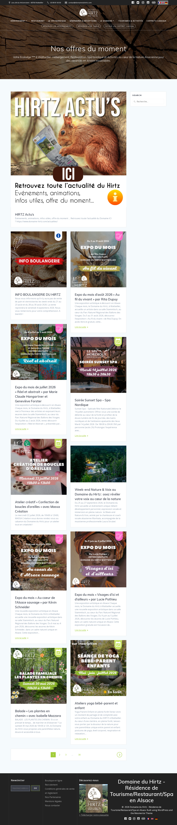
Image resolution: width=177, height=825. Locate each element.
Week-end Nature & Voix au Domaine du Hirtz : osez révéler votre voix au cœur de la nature (98, 494)
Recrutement (51, 784)
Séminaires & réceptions (83, 21)
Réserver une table (88, 26)
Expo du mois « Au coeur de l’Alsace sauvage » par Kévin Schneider (36, 602)
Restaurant (38, 21)
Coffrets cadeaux (156, 21)
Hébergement (18, 21)
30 (80, 754)
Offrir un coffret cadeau (119, 26)
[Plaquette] (93, 811)
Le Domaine (106, 21)
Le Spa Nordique (57, 21)
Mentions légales (53, 801)
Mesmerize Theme (143, 813)
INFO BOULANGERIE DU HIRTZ (38, 295)
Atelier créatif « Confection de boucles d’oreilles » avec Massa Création (37, 506)
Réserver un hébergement (57, 26)
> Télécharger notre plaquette (94, 815)
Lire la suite (80, 327)
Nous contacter (52, 805)
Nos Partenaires (53, 797)
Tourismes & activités (130, 21)
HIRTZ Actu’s (24, 214)
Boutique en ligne (53, 780)
